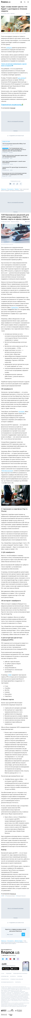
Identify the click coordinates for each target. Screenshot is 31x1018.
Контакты (18, 982)
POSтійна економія (7, 470)
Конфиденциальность (7, 982)
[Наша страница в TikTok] (14, 959)
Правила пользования (16, 979)
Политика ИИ (4, 976)
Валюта (12, 13)
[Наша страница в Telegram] (3, 959)
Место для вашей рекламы (15, 121)
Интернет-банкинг (21, 895)
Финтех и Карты (15, 221)
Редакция (8, 973)
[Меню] (28, 2)
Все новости (10, 189)
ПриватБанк (14, 307)
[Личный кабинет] (21, 2)
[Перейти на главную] (5, 2)
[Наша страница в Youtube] (10, 959)
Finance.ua (3, 189)
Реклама (19, 976)
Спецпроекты (5, 979)
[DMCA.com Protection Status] (3, 1012)
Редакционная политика (20, 973)
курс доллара (21, 78)
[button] (23, 934)
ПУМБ (9, 675)
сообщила (9, 47)
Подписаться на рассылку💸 (12, 104)
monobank (21, 411)
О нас (2, 973)
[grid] (15, 568)
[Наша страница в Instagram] (18, 959)
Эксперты (13, 976)
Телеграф (12, 108)
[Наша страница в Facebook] (6, 959)
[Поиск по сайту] (24, 2)
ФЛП (2, 895)
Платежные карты (10, 895)
